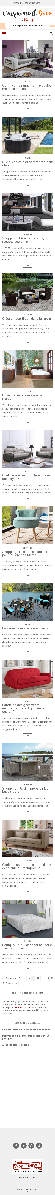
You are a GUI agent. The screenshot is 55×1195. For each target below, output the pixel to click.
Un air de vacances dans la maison (22, 396)
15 (47, 978)
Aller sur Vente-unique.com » (27, 3)
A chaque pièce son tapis (15, 1045)
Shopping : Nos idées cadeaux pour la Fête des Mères (24, 553)
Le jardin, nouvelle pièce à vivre (25, 628)
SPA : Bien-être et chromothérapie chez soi (27, 163)
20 (52, 978)
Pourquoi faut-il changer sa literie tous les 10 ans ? (27, 946)
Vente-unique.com (23, 1007)
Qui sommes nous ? (27, 1177)
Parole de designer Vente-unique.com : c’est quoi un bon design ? (25, 708)
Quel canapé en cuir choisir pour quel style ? (26, 477)
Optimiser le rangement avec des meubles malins (26, 87)
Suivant (9, 983)
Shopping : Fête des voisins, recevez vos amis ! (23, 240)
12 (38, 978)
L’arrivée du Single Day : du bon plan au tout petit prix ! (25, 1037)
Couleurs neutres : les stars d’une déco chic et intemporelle (26, 866)
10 (28, 978)
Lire (27, 109)
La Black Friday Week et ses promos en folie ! (26, 1029)
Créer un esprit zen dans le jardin (26, 318)
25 (2, 983)
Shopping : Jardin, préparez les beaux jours (25, 790)
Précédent (11, 978)
